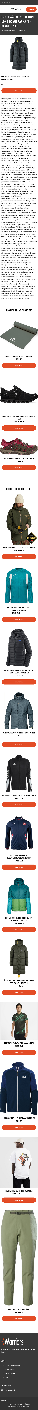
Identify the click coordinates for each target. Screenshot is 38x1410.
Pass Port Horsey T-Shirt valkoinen (19, 1191)
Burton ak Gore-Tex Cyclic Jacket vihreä (19, 547)
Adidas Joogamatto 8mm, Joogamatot (19, 356)
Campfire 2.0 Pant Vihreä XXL (19, 1309)
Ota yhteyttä (18, 1404)
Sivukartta (26, 1406)
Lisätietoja (19, 91)
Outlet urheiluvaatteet (12, 1366)
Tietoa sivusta (10, 1373)
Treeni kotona (10, 1370)
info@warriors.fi (6, 3)
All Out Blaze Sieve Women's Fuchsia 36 (19, 458)
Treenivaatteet (9, 31)
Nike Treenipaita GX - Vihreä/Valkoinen (19, 1043)
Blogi (6, 1377)
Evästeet (27, 1404)
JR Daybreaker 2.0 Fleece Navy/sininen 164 (19, 1118)
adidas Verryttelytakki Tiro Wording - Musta (19, 795)
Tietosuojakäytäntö (15, 1406)
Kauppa (31, 9)
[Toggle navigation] (3, 9)
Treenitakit (21, 31)
